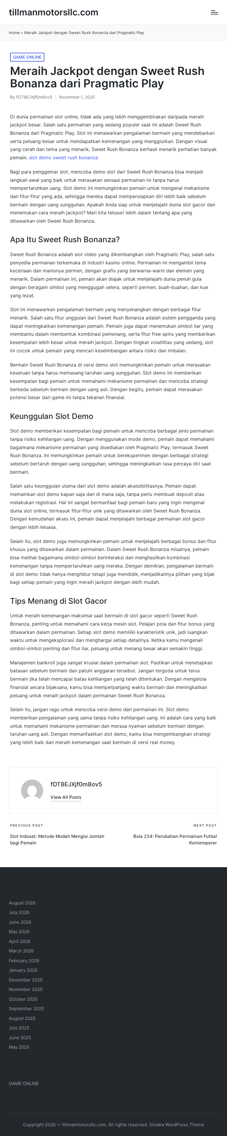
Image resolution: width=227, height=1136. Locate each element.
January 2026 (23, 970)
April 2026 (19, 941)
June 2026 (20, 922)
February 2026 (24, 960)
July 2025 (19, 1028)
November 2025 (26, 989)
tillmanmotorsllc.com (53, 12)
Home (14, 32)
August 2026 (22, 903)
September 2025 (26, 1008)
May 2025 (19, 1047)
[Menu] (214, 12)
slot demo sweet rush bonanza (63, 157)
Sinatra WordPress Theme (176, 1124)
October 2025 (23, 999)
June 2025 (20, 1037)
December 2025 (26, 980)
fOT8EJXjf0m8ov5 (76, 784)
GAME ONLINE (27, 57)
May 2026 (19, 931)
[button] (66, 797)
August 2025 (22, 1018)
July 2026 (19, 912)
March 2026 (21, 951)
